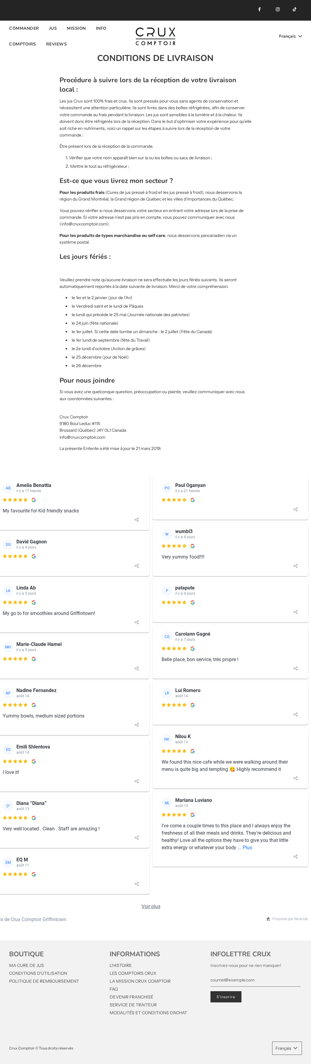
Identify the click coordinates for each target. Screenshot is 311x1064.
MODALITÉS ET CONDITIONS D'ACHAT (148, 1012)
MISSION (76, 28)
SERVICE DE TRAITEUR (133, 1005)
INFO (101, 28)
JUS (53, 28)
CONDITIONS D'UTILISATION (38, 973)
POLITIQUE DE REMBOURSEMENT (44, 981)
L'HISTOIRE (121, 965)
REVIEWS (56, 44)
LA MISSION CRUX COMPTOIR (140, 981)
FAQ (114, 989)
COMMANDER (24, 28)
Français (288, 36)
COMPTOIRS (22, 44)
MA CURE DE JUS (26, 965)
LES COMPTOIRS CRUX (133, 973)
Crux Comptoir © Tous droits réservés (41, 1048)
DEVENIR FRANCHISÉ (131, 997)
